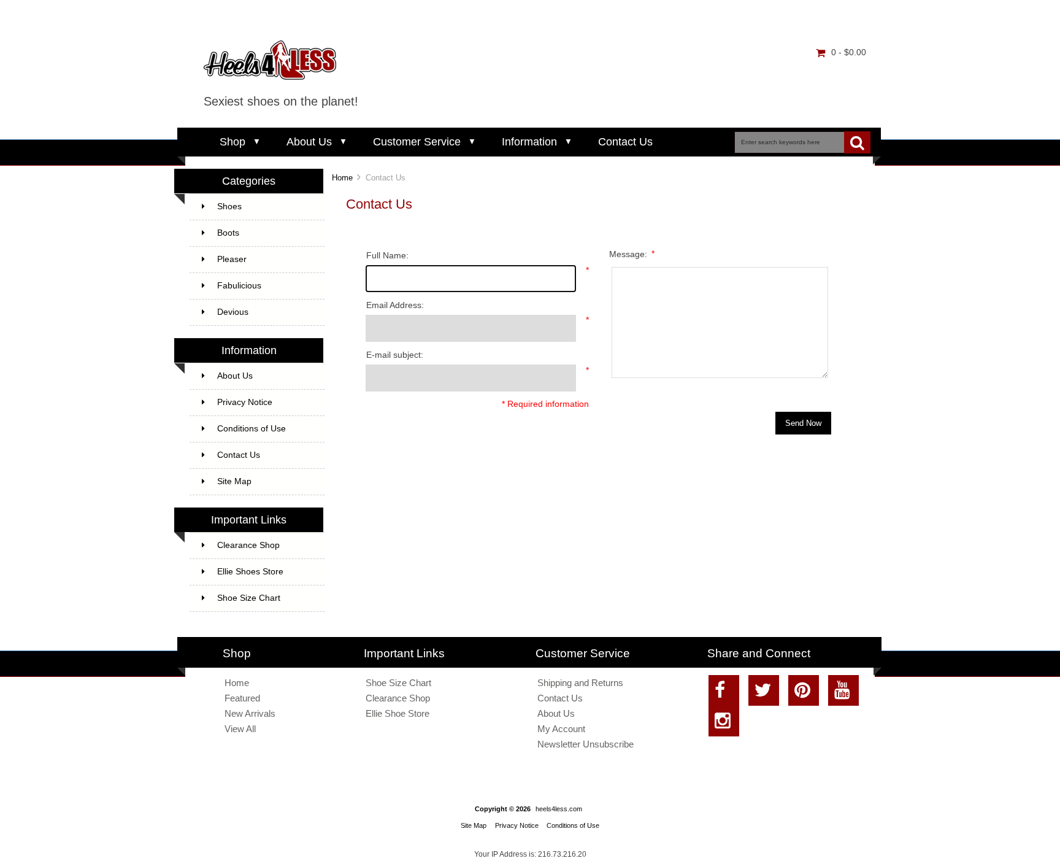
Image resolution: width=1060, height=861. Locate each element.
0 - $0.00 (848, 52)
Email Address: (395, 305)
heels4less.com (559, 809)
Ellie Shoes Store (250, 571)
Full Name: (387, 255)
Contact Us (625, 142)
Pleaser (232, 259)
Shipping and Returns (580, 683)
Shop (232, 142)
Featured (242, 698)
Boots (228, 232)
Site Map (234, 481)
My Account (561, 729)
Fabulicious (239, 285)
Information (529, 142)
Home (342, 177)
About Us (309, 142)
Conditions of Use (251, 428)
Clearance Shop (248, 545)
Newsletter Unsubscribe (585, 744)
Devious (232, 312)
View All (240, 729)
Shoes (229, 206)
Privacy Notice (244, 402)
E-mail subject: (394, 355)
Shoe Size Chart (248, 598)
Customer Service (417, 142)
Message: (632, 253)
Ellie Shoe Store (397, 713)
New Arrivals (250, 713)
